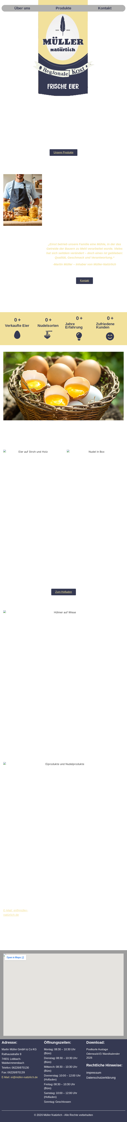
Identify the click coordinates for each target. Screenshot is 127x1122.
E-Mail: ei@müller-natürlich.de (20, 1077)
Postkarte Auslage (97, 1049)
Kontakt (104, 8)
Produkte (63, 8)
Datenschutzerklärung (101, 1077)
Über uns (22, 8)
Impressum (93, 1072)
